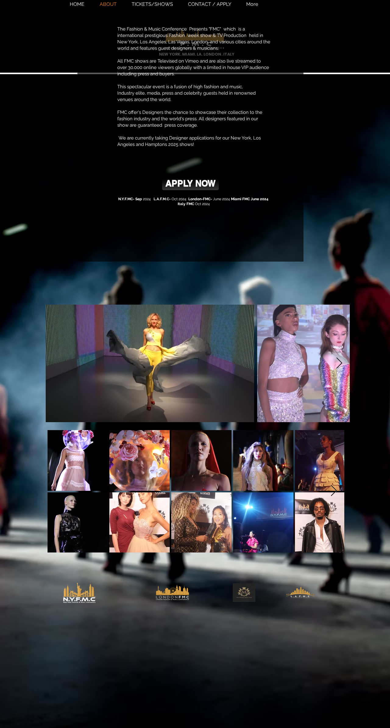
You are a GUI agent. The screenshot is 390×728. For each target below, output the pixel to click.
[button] (190, 183)
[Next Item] (339, 363)
